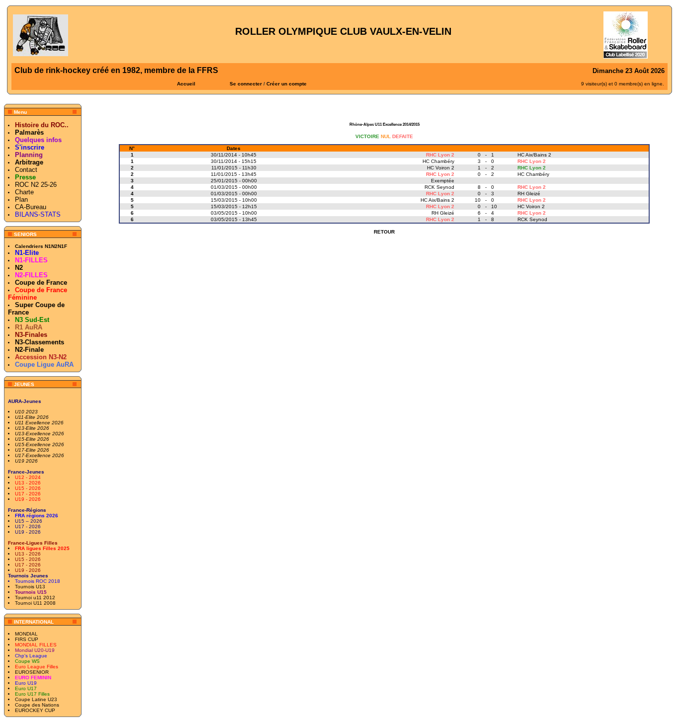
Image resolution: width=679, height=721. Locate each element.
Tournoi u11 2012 (35, 597)
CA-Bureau (30, 207)
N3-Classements (39, 342)
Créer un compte (286, 83)
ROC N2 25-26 (36, 184)
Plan (21, 199)
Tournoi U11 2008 (35, 603)
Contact (26, 169)
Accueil (186, 83)
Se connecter (246, 83)
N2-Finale (29, 349)
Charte (24, 192)
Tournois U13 (30, 586)
